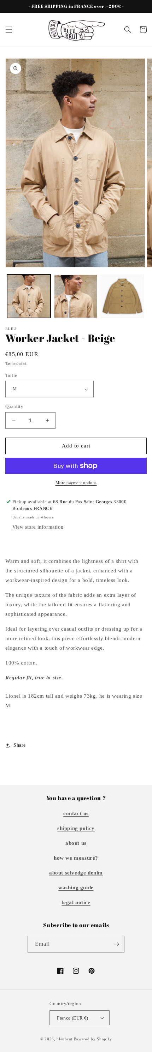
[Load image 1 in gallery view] (29, 296)
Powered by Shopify (93, 1039)
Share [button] (19, 745)
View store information (37, 527)
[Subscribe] (116, 944)
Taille (11, 375)
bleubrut (64, 1039)
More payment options (76, 482)
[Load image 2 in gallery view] (76, 296)
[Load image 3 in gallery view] (122, 296)
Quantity (14, 406)
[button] (9, 29)
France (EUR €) (72, 1018)
